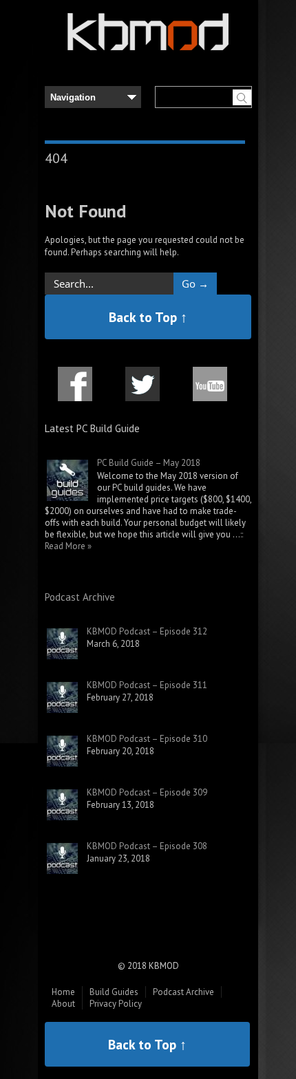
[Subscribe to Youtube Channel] (210, 392)
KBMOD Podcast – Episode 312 (147, 631)
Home (63, 992)
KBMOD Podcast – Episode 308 (147, 846)
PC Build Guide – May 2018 (148, 463)
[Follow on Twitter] (142, 392)
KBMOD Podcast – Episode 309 (147, 792)
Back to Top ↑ (148, 316)
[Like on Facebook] (75, 392)
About (63, 1003)
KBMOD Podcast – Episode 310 (147, 739)
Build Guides (113, 992)
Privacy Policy (115, 1003)
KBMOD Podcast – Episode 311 (147, 685)
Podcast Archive (80, 596)
